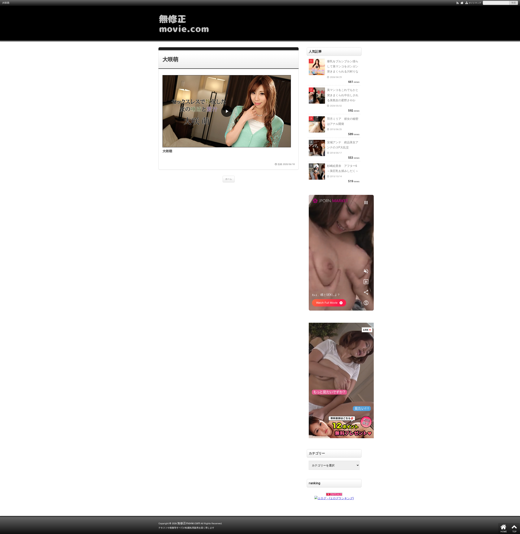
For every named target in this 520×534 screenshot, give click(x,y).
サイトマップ (475, 3)
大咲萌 (170, 59)
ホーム (228, 179)
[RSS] (457, 2)
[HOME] (462, 2)
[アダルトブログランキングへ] (334, 493)
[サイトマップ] (466, 2)
